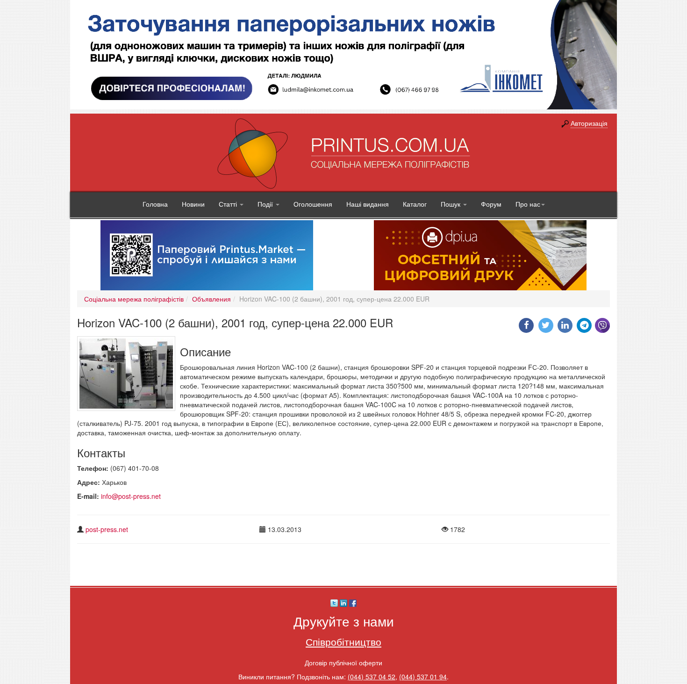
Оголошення (312, 204)
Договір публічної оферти (343, 662)
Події (266, 204)
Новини (193, 204)
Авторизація (589, 123)
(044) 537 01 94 (423, 676)
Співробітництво (343, 641)
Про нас (527, 204)
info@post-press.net (131, 496)
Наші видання (367, 204)
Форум (491, 204)
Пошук (451, 204)
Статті (229, 204)
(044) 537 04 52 (371, 676)
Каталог (415, 204)
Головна (155, 204)
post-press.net (107, 529)
